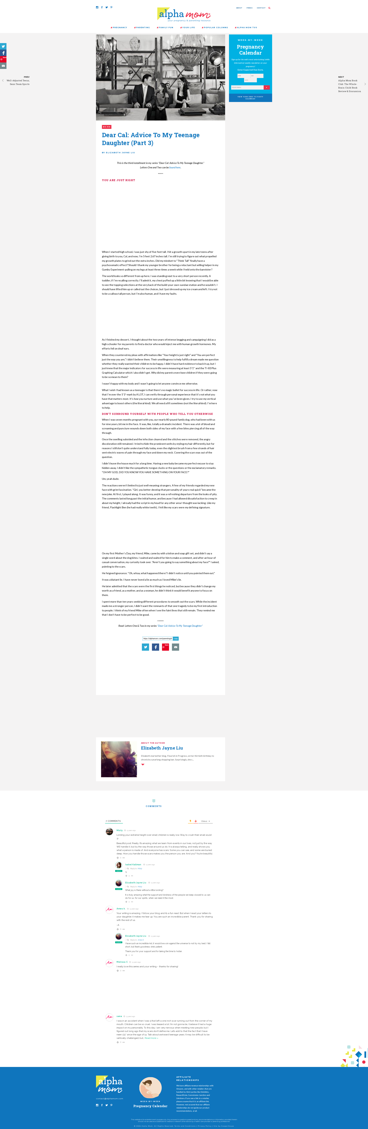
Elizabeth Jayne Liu (135, 883)
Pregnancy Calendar (150, 1106)
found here (175, 167)
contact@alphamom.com (109, 1098)
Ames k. (141, 940)
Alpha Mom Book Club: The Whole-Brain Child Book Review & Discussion (349, 86)
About (239, 8)
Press (250, 8)
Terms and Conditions (185, 1126)
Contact (261, 8)
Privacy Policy (204, 1126)
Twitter (3, 46)
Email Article (3, 65)
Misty (120, 830)
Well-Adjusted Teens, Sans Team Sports (18, 82)
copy (176, 638)
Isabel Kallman (133, 864)
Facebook (3, 53)
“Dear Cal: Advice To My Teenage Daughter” (180, 625)
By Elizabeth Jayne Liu (118, 152)
